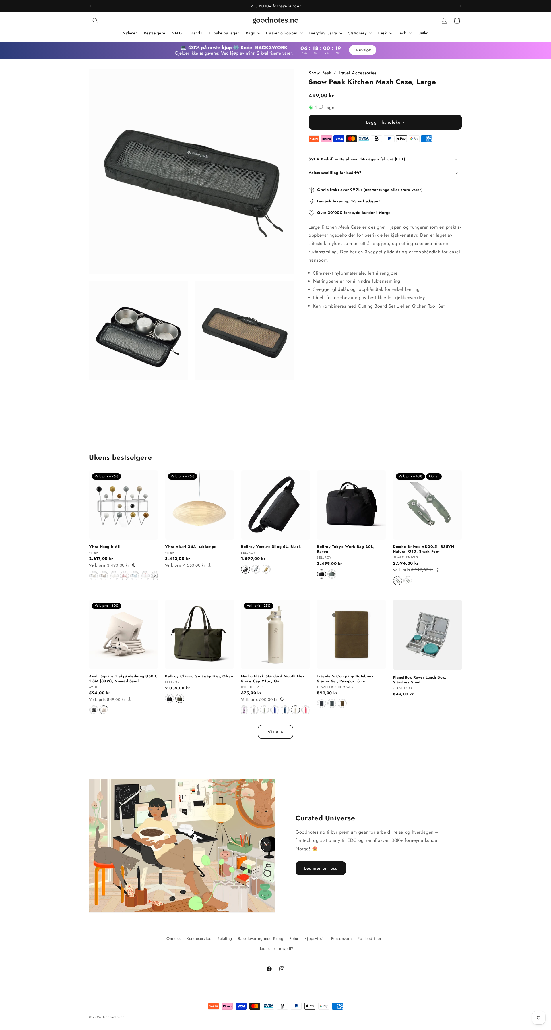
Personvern (341, 938)
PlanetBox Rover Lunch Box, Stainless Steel (419, 680)
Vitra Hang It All (105, 546)
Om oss (173, 938)
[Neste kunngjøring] (460, 6)
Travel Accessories (357, 72)
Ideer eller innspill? (275, 948)
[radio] (93, 575)
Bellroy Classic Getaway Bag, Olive (199, 676)
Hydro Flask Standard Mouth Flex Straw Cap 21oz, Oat (273, 678)
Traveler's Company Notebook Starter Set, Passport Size (345, 678)
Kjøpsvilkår (314, 938)
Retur (294, 938)
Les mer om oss (320, 868)
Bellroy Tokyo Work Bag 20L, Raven (345, 549)
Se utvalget (363, 50)
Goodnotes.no (114, 1016)
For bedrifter (369, 938)
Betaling (224, 938)
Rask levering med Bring (260, 938)
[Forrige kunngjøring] (91, 6)
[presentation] (155, 575)
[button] (95, 20)
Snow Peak (320, 72)
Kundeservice (199, 938)
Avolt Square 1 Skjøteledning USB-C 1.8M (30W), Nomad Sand (123, 678)
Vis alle (275, 732)
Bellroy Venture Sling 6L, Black (271, 546)
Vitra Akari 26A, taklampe (190, 546)
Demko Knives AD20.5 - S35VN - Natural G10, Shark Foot (424, 549)
